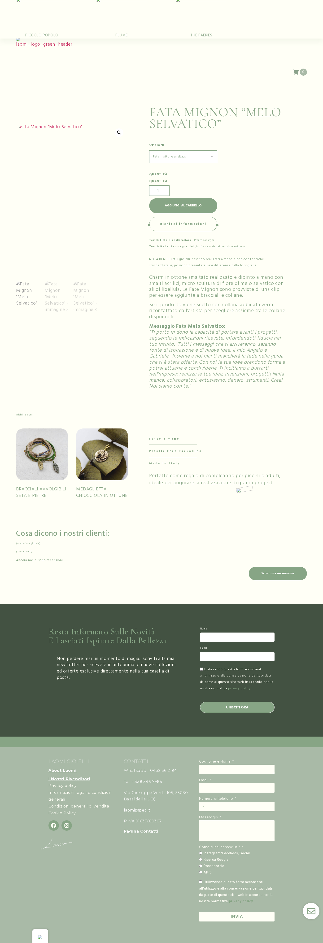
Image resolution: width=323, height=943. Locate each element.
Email (203, 648)
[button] (119, 132)
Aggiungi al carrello (183, 205)
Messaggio (209, 817)
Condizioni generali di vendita (78, 806)
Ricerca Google (216, 859)
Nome (203, 629)
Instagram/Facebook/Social (227, 853)
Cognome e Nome (215, 761)
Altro (208, 872)
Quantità (158, 181)
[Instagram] (66, 825)
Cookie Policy (62, 813)
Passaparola (214, 866)
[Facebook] (53, 825)
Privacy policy (62, 785)
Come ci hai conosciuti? (220, 847)
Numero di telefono (216, 798)
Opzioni (156, 145)
